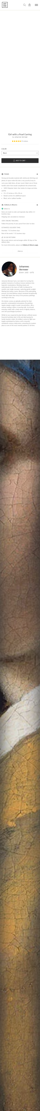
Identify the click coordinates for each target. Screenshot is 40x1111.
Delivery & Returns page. (30, 245)
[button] (16, 141)
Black (5, 153)
